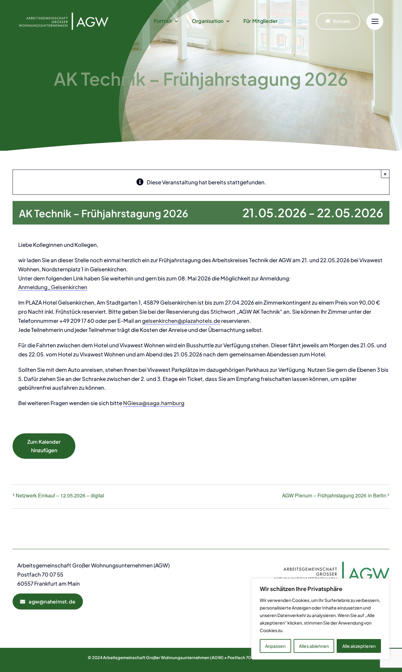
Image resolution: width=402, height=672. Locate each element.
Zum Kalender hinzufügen (44, 445)
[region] (320, 618)
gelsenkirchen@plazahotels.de (181, 320)
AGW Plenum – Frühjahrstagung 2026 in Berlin (334, 495)
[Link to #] (375, 21)
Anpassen (275, 646)
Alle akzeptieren (359, 646)
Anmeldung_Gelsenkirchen (52, 287)
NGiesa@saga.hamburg (153, 402)
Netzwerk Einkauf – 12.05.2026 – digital (60, 495)
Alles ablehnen (314, 646)
